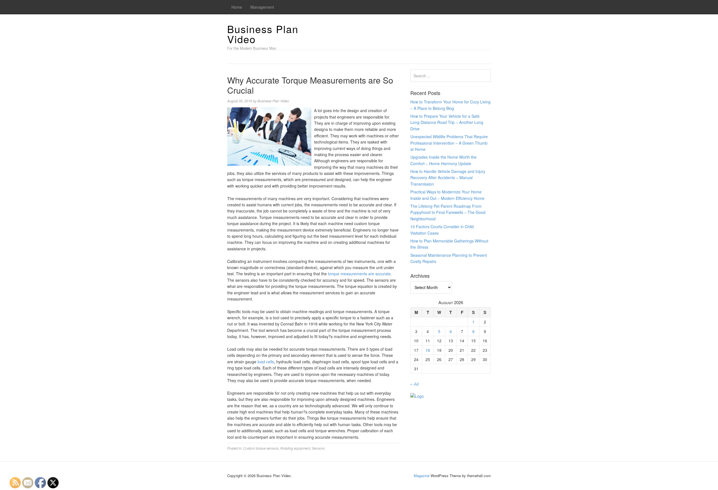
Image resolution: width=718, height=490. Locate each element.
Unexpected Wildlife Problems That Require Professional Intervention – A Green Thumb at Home (449, 143)
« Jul (414, 384)
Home (236, 7)
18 (427, 350)
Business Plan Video (262, 34)
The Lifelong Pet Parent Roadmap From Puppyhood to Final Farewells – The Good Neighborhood (447, 212)
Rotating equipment (295, 448)
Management (262, 7)
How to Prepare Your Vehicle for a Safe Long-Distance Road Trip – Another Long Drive (446, 122)
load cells (265, 361)
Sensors (318, 448)
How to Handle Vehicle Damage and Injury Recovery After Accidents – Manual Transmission (447, 177)
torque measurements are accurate (359, 273)
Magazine (421, 475)
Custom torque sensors (261, 448)
